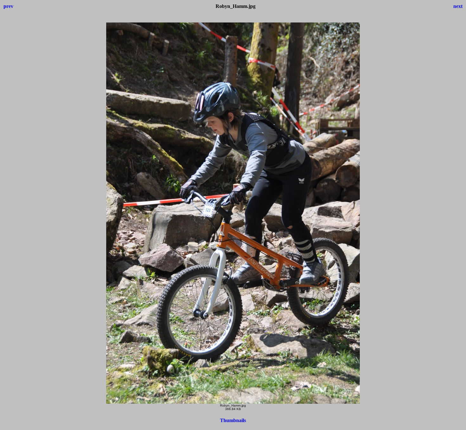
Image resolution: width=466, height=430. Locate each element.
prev (8, 6)
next (458, 6)
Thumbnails (233, 420)
